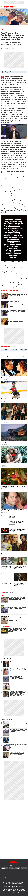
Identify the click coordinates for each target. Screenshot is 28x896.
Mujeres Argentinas (7, 89)
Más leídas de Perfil (8, 720)
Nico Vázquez (9, 76)
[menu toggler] (1, 6)
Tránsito (21, 877)
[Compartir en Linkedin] (10, 72)
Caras (11, 868)
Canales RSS (9, 872)
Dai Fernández (18, 76)
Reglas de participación (10, 877)
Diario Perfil (4, 868)
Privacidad (15, 875)
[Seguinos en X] (17, 865)
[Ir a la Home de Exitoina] (10, 7)
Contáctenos (7, 875)
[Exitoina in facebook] (14, 865)
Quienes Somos (18, 872)
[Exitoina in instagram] (11, 865)
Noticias (17, 868)
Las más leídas (6, 659)
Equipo (22, 875)
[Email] (12, 72)
